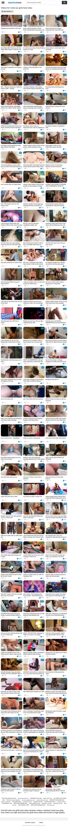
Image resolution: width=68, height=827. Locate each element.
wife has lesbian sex (20, 803)
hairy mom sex (47, 798)
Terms (41, 822)
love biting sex (16, 801)
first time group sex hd (9, 798)
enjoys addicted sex (34, 803)
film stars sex (50, 805)
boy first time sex (50, 801)
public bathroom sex (42, 800)
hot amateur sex (7, 803)
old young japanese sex (28, 800)
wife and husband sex (38, 805)
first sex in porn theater (13, 800)
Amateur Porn (32, 825)
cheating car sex (57, 803)
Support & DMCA (30, 822)
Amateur (15, 3)
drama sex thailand (5, 801)
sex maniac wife (23, 805)
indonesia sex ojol (27, 801)
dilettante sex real (36, 798)
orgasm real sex (38, 801)
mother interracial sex (57, 800)
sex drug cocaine (61, 801)
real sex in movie (46, 803)
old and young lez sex (23, 798)
